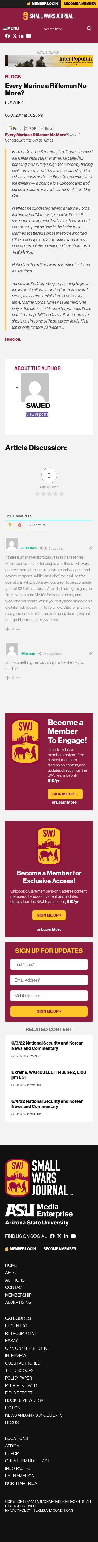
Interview (15, 1355)
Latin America (19, 1475)
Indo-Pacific (17, 1468)
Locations (16, 1438)
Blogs (13, 77)
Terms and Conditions (53, 1510)
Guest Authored (23, 1363)
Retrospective (21, 1333)
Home (11, 1265)
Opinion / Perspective (27, 1348)
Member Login (44, 4)
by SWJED (14, 102)
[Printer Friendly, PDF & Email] (30, 128)
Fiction (12, 1407)
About (12, 1272)
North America (21, 1483)
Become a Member (80, 4)
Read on (12, 339)
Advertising (18, 1302)
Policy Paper (18, 1378)
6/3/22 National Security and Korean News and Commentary (47, 1045)
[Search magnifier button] (89, 28)
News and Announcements (34, 1415)
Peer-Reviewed (21, 1385)
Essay (11, 1340)
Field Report (18, 1393)
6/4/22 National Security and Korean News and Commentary (47, 1103)
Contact (14, 1287)
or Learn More (64, 802)
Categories (18, 1318)
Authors (15, 1280)
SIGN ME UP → (65, 793)
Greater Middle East (27, 1460)
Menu (13, 28)
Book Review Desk (24, 1400)
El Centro (16, 1325)
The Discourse (20, 1370)
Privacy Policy (18, 1510)
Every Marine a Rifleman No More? (36, 134)
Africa (12, 1446)
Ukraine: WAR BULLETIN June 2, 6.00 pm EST (48, 1074)
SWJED (38, 405)
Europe (13, 1453)
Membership (18, 1295)
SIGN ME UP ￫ (49, 915)
